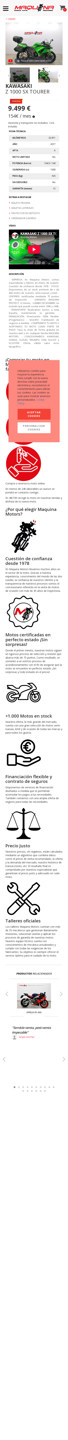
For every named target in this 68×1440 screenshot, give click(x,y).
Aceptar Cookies (34, 414)
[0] (62, 6)
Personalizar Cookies (34, 427)
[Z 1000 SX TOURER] (20, 75)
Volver (10, 19)
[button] (14, 1087)
